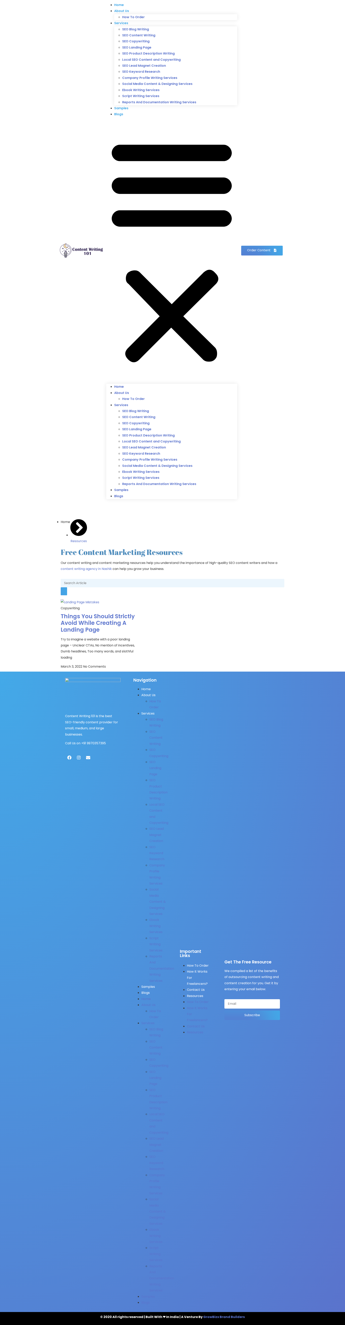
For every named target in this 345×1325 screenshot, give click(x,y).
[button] (171, 250)
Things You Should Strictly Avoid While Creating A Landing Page (98, 623)
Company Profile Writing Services (149, 78)
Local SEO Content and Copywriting (151, 59)
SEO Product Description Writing (148, 53)
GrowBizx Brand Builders (224, 1317)
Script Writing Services (140, 96)
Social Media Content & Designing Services (157, 84)
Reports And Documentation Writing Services (159, 102)
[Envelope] (88, 757)
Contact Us (196, 989)
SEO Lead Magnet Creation (144, 65)
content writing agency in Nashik (86, 569)
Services (121, 23)
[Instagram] (78, 757)
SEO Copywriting (136, 41)
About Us (121, 11)
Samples (121, 108)
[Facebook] (69, 757)
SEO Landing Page (136, 47)
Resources (195, 996)
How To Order (133, 17)
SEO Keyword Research (141, 71)
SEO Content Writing (138, 35)
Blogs (118, 114)
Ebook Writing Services (141, 90)
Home (119, 5)
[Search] (64, 591)
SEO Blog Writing (135, 29)
